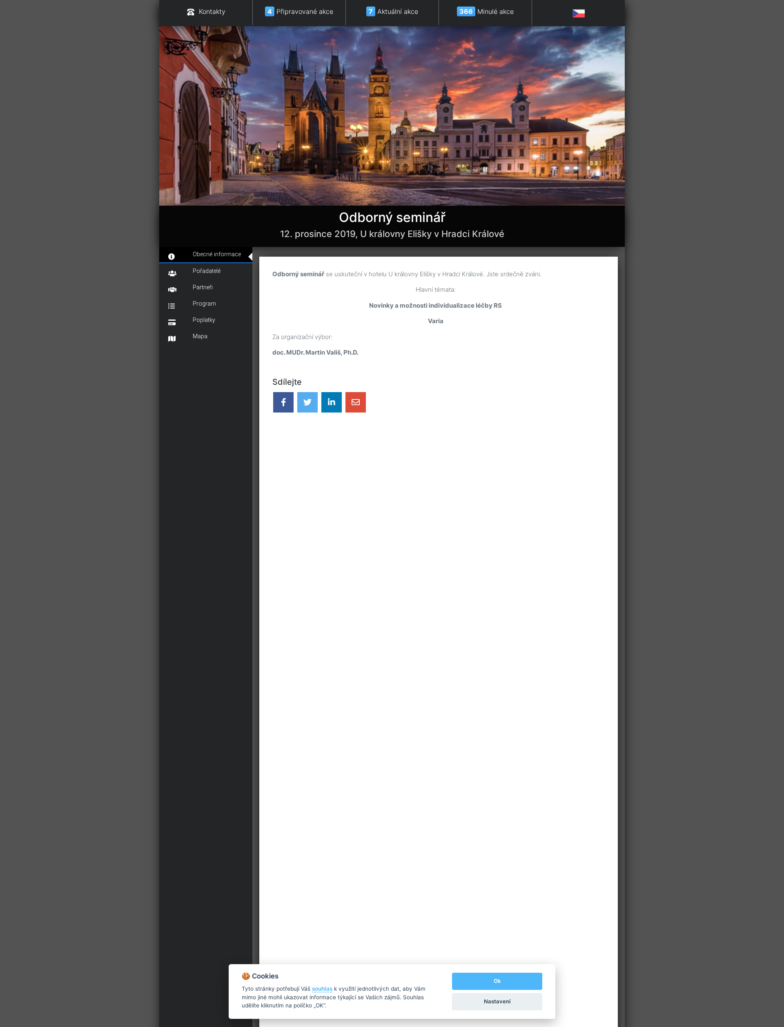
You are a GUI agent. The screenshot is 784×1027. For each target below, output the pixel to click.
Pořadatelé (206, 271)
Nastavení (497, 1001)
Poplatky (204, 320)
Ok (497, 981)
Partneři (203, 287)
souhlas (322, 988)
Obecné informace (217, 254)
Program (204, 303)
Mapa (200, 336)
